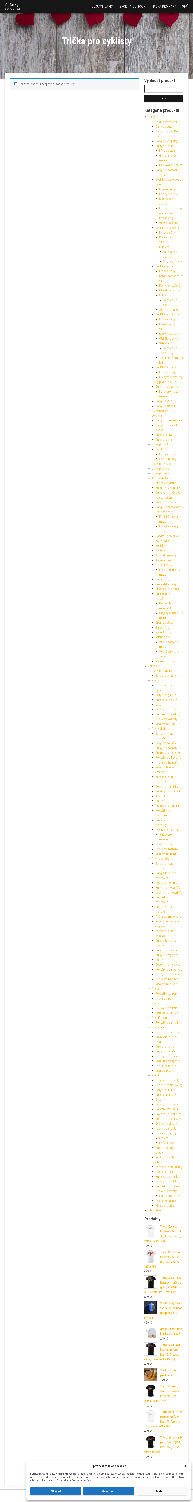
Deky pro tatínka (165, 1172)
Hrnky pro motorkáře (167, 887)
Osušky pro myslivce (168, 964)
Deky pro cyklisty (165, 695)
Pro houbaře (159, 728)
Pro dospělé (166, 1143)
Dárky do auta (163, 126)
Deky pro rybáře (165, 1046)
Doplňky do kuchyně (167, 228)
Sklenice (164, 247)
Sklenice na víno (173, 261)
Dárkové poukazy (165, 502)
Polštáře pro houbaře (168, 757)
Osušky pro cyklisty (167, 709)
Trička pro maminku (167, 849)
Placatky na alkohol (167, 589)
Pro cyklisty (159, 680)
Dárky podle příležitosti (165, 382)
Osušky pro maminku (168, 806)
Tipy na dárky (160, 478)
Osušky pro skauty (166, 1104)
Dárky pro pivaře (165, 435)
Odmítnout (108, 1491)
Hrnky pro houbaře (166, 748)
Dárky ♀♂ (154, 666)
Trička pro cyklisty (166, 719)
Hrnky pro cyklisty (166, 700)
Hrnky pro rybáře (165, 1051)
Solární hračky (167, 459)
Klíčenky (160, 550)
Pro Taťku (157, 1162)
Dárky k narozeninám (168, 386)
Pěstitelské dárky (165, 584)
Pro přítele (158, 1003)
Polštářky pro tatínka (168, 1186)
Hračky (159, 449)
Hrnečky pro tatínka (167, 1176)
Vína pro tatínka (165, 1205)
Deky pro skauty (165, 1090)
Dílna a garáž (167, 150)
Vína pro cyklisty (165, 724)
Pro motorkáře (160, 858)
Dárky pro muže (161, 464)
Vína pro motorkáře (167, 921)
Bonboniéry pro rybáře (168, 676)
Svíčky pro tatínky (166, 1191)
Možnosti (161, 1491)
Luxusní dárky (103, 6)
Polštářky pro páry (166, 993)
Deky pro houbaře (166, 743)
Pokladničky (166, 218)
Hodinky (160, 545)
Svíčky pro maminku (167, 830)
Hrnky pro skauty (165, 1095)
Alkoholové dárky (165, 483)
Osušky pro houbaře (167, 752)
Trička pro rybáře (165, 1066)
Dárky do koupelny (166, 141)
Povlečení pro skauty (168, 1114)
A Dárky (12, 4)
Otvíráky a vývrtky (169, 290)
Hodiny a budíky (168, 194)
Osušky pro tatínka (166, 1181)
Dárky (151, 117)
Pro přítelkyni (159, 1017)
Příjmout (56, 1491)
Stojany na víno (168, 309)
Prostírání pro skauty (168, 1119)
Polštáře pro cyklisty (167, 714)
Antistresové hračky (167, 488)
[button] (185, 1466)
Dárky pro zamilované (168, 507)
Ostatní (159, 704)
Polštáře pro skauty (167, 1109)
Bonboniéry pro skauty (168, 1085)
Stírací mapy (163, 627)
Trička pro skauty (165, 1133)
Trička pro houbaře (166, 762)
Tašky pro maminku (167, 844)
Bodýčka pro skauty (167, 1080)
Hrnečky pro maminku (168, 791)
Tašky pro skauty (165, 1128)
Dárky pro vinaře (165, 440)
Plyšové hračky (168, 454)
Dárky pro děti (160, 444)
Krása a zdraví (164, 560)
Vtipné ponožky (164, 661)
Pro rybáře (158, 1027)
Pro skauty (158, 1075)
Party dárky (162, 579)
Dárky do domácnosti (165, 122)
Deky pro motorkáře (167, 883)
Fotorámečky (167, 189)
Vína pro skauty (164, 1157)
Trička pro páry (163, 6)
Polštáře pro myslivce (168, 969)
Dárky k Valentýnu (166, 406)
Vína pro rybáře (164, 1071)
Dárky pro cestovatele (168, 420)
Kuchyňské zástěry (170, 285)
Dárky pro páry (160, 468)
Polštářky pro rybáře (167, 1061)
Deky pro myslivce (166, 950)
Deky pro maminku (166, 786)
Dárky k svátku (164, 401)
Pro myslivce (159, 926)
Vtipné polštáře (168, 223)
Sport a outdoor (132, 6)
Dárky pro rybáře (162, 671)
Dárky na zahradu (166, 146)
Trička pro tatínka (166, 1201)
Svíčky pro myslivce (167, 974)
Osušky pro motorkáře (168, 892)
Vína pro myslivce (166, 984)
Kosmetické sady (165, 555)
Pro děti (164, 1138)
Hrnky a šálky (167, 232)
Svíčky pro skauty (166, 1123)
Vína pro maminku (166, 854)
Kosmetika (161, 796)
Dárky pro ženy (161, 473)
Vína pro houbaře (165, 767)
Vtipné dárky (163, 637)
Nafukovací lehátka (170, 165)
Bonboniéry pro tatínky (168, 1167)
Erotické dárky (164, 512)
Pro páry (157, 988)
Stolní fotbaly (163, 632)
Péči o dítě (154, 1210)
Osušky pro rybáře (166, 1056)
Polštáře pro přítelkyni (168, 1022)
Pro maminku (160, 772)
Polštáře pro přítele (167, 1013)
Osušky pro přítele (166, 1008)
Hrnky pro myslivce (166, 955)
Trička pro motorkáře (168, 916)
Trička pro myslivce (167, 979)
